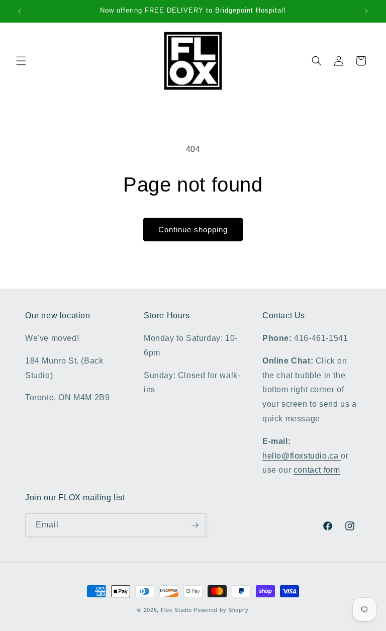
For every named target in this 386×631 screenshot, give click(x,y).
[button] (21, 61)
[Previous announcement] (20, 11)
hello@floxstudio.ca (301, 456)
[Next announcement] (366, 11)
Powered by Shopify (221, 610)
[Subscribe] (194, 525)
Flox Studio (176, 610)
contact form (317, 470)
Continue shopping (193, 229)
